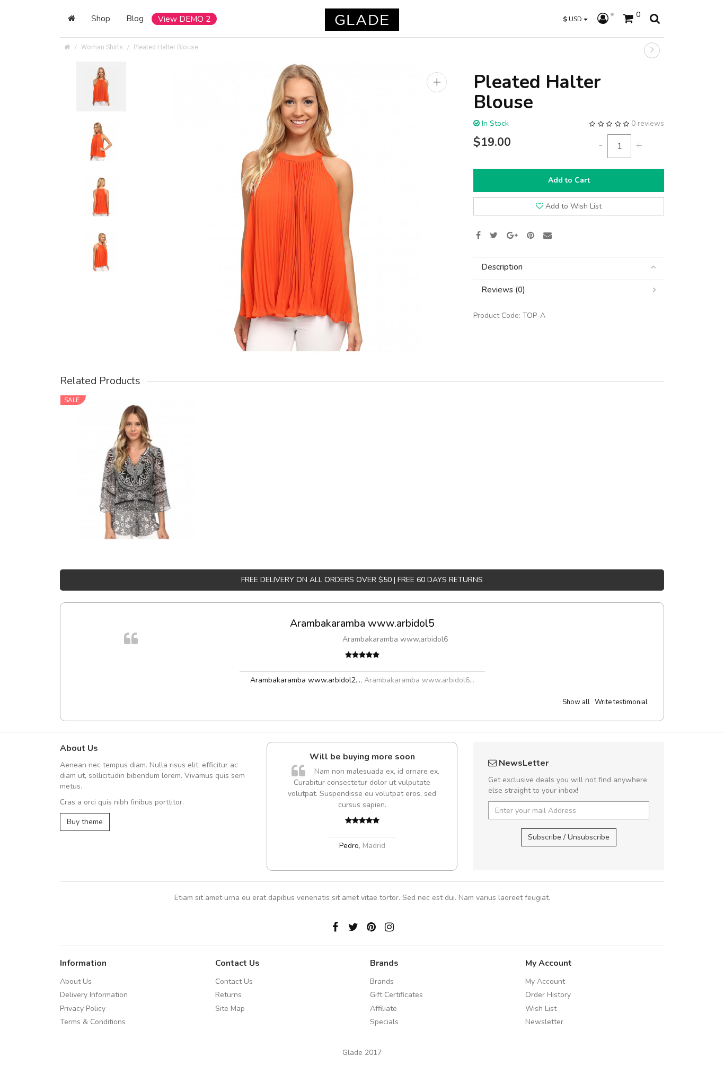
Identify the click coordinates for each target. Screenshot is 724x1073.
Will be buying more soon (362, 757)
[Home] (71, 18)
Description (502, 267)
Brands (382, 981)
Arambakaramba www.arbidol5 (362, 623)
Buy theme (85, 822)
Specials (384, 1022)
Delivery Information (94, 995)
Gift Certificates (396, 995)
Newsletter (544, 1022)
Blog (135, 18)
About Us (76, 981)
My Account (545, 981)
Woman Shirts (102, 47)
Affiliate (383, 1008)
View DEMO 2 (184, 18)
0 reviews (647, 123)
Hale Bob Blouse (136, 455)
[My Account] (605, 19)
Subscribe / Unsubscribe (569, 837)
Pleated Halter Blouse (166, 47)
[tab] (568, 267)
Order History (548, 995)
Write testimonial (621, 702)
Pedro (349, 846)
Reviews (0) (503, 290)
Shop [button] (100, 18)
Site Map (230, 1008)
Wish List (541, 1008)
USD (573, 18)
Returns (228, 995)
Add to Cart (569, 180)
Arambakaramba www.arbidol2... (305, 680)
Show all (576, 702)
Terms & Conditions (93, 1022)
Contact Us (234, 981)
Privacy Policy (82, 1008)
